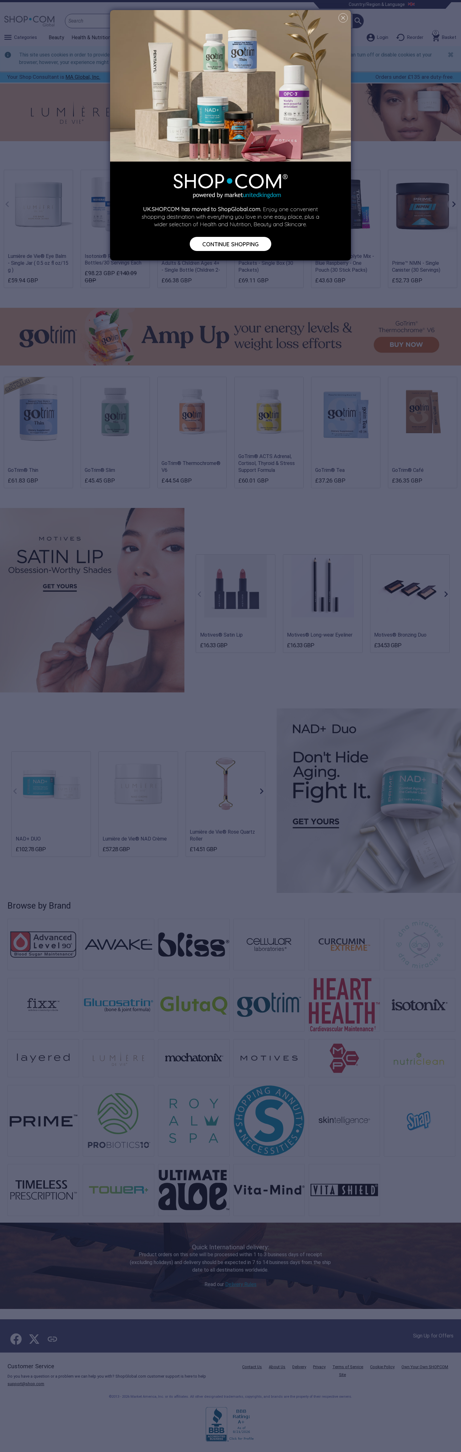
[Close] (343, 18)
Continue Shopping (230, 244)
